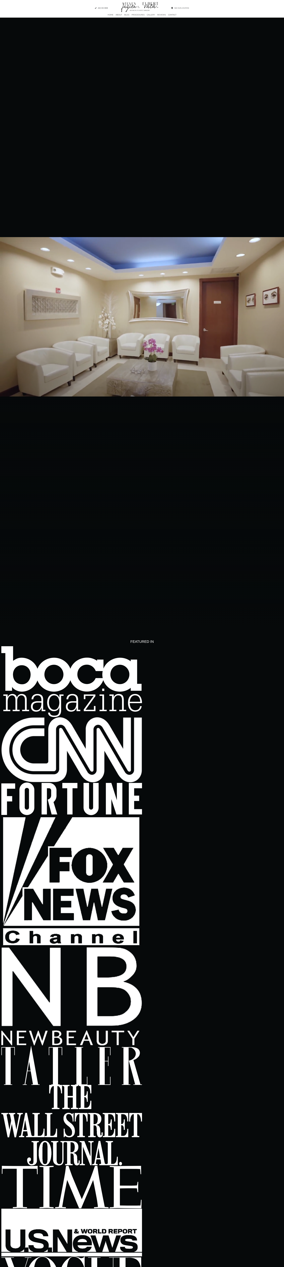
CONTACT (172, 15)
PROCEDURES (138, 15)
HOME (110, 15)
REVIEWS (161, 15)
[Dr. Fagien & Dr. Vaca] (139, 7)
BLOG (126, 15)
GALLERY (151, 15)
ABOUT (119, 15)
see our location (181, 8)
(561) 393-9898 (103, 8)
